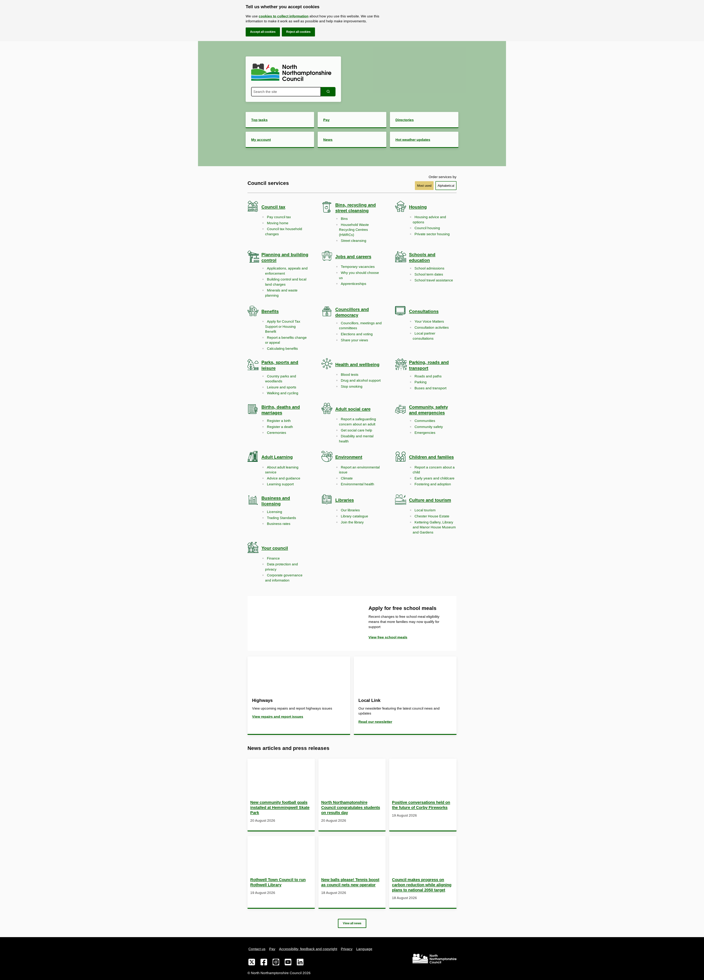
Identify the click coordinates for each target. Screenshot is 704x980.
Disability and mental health (356, 438)
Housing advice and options (429, 219)
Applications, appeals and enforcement (286, 270)
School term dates (429, 274)
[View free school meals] (299, 623)
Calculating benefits (282, 348)
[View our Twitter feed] (251, 963)
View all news (352, 923)
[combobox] (286, 92)
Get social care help (356, 430)
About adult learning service (281, 469)
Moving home (277, 223)
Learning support (280, 484)
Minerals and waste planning (281, 292)
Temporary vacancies (358, 267)
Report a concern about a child (434, 469)
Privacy (347, 949)
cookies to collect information (284, 16)
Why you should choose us (359, 275)
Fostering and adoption (433, 484)
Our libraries (350, 510)
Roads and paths (428, 376)
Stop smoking (351, 386)
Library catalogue (354, 516)
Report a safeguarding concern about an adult (357, 421)
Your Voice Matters (429, 321)
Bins (344, 219)
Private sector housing (432, 234)
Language (364, 949)
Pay (272, 949)
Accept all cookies (263, 31)
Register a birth (279, 421)
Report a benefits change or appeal (286, 340)
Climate (347, 478)
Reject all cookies (298, 31)
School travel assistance (434, 280)
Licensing (274, 512)
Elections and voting (357, 334)
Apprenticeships (353, 284)
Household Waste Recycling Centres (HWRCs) (354, 230)
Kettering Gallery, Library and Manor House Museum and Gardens (434, 527)
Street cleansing (353, 241)
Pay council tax (279, 217)
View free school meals (387, 637)
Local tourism (425, 510)
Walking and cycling (282, 393)
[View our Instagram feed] (276, 963)
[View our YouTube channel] (288, 963)
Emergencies (425, 433)
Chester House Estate (432, 516)
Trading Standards (281, 518)
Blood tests (349, 375)
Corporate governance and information (283, 577)
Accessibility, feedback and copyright (308, 949)
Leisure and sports (281, 387)
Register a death (280, 427)
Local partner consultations (424, 335)
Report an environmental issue (359, 469)
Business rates (278, 524)
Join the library (352, 522)
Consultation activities (432, 327)
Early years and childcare (434, 478)
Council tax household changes (283, 231)
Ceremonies (276, 433)
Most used (424, 185)
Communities (425, 421)
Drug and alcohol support (361, 380)
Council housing (427, 228)
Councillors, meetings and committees (360, 325)
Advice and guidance (283, 478)
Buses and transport (430, 388)
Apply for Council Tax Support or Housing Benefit (282, 326)
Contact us (256, 949)
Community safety (429, 427)
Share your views (354, 340)
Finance (273, 558)
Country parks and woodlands (280, 378)
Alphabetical (446, 185)
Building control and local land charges (285, 281)
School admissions (429, 268)
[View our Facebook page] (264, 963)
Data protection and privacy (281, 566)
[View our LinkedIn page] (300, 963)
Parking (421, 382)
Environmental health (357, 484)
